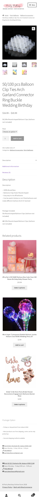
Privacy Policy (7, 487)
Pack (4, 129)
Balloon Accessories (26, 15)
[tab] (19, 160)
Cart (30, 493)
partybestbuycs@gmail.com (13, 453)
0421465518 (7, 450)
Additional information (10, 166)
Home (6, 15)
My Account (6, 495)
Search (19, 495)
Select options (19, 288)
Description (6, 160)
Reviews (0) (6, 172)
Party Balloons (14, 15)
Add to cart (17, 138)
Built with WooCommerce (23, 487)
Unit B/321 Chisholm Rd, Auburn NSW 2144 (17, 446)
